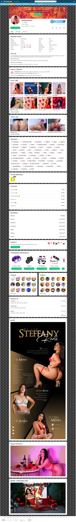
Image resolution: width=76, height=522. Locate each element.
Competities (33, 4)
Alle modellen (4, 4)
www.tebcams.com (18, 517)
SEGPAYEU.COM (30, 517)
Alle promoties (26, 4)
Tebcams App (40, 4)
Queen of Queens (42, 71)
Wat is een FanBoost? (61, 23)
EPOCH (26, 517)
